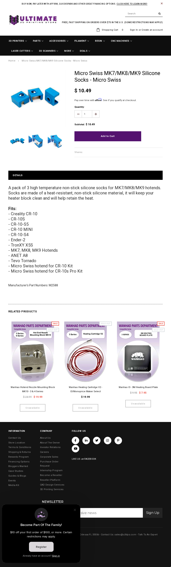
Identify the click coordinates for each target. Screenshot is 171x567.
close (162, 3)
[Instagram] (107, 440)
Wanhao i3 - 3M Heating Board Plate (138, 387)
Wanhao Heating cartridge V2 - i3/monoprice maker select (85, 389)
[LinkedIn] (86, 440)
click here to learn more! (132, 4)
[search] (144, 14)
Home (11, 60)
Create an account (152, 30)
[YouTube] (75, 448)
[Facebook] (75, 440)
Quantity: (79, 107)
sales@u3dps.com (125, 534)
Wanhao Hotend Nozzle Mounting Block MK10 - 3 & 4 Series (33, 389)
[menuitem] (18, 41)
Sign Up (152, 513)
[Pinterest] (118, 440)
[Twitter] (97, 440)
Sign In (134, 30)
